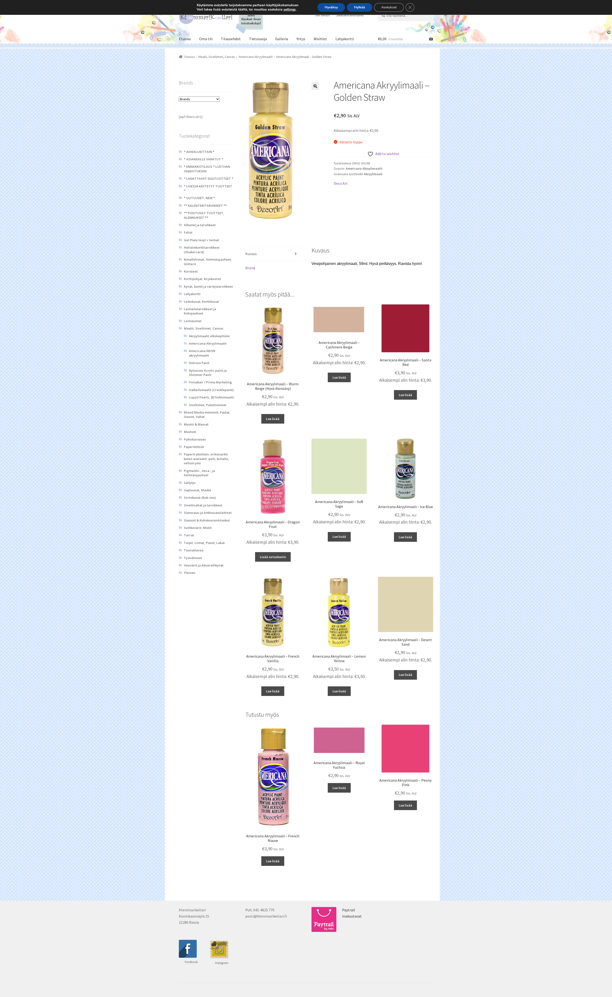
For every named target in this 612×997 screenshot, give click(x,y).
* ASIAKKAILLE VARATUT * (203, 159)
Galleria (281, 38)
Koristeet (191, 271)
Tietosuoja (258, 38)
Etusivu (185, 38)
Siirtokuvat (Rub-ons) (200, 497)
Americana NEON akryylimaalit (202, 353)
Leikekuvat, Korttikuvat (201, 301)
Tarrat (189, 535)
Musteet (190, 432)
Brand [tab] (250, 267)
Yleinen (189, 573)
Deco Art (341, 183)
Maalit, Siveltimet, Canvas (216, 57)
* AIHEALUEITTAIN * (199, 152)
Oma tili (206, 38)
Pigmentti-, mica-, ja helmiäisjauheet (199, 473)
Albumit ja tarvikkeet (200, 225)
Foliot (188, 232)
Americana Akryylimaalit (256, 57)
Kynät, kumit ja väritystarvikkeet (208, 286)
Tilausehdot (231, 38)
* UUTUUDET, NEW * (199, 198)
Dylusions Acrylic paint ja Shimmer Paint (208, 372)
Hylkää (359, 7)
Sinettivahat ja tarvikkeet (203, 505)
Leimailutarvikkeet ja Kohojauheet (200, 311)
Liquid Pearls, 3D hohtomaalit (211, 397)
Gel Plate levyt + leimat (201, 240)
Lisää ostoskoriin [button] (273, 557)
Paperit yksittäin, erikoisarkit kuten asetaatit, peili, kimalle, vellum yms (206, 458)
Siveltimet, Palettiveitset (207, 405)
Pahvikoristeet (195, 439)
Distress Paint (199, 363)
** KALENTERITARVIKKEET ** (205, 205)
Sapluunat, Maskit (197, 490)
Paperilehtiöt (194, 447)
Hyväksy (331, 7)
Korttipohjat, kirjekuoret (202, 279)
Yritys (300, 38)
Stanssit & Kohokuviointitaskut (207, 520)
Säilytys (190, 483)
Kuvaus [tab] (251, 253)
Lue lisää (272, 419)
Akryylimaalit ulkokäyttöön (209, 336)
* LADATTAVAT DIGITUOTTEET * (208, 178)
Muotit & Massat (196, 424)
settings (290, 9)
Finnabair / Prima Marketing (210, 382)
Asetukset (389, 7)
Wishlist (320, 38)
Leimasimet (193, 321)
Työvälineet (193, 558)
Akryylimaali (373, 174)
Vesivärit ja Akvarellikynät (204, 565)
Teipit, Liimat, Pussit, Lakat (204, 543)
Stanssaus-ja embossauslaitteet (208, 512)
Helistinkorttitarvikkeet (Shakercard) (201, 249)
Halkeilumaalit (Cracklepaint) (211, 390)
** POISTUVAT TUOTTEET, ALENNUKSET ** (204, 215)
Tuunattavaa (193, 550)
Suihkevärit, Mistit (198, 528)
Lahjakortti (344, 38)
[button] (315, 86)
